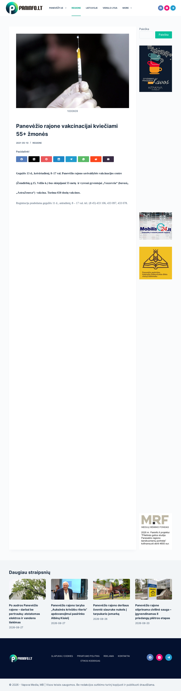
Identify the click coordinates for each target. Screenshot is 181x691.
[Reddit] (95, 159)
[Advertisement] (155, 152)
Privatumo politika (88, 656)
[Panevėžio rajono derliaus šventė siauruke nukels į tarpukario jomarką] (111, 589)
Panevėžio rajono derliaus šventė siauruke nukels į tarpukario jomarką (111, 609)
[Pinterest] (46, 159)
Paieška (144, 29)
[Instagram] (167, 8)
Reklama (109, 656)
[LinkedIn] (58, 159)
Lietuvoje (92, 8)
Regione (76, 8)
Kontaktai (124, 656)
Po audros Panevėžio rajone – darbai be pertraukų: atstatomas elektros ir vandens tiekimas (24, 613)
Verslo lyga (110, 8)
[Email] (108, 159)
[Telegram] (173, 8)
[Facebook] (160, 8)
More (125, 8)
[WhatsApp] (83, 159)
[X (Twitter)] (34, 159)
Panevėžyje (56, 8)
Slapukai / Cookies (62, 656)
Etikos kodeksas (90, 660)
